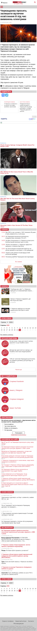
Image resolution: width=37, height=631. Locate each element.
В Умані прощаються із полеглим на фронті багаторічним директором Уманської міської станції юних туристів (17, 484)
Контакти (31, 621)
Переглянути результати (18, 435)
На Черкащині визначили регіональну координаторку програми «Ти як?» (17, 237)
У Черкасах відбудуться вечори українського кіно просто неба (20, 309)
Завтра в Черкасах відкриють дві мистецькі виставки (20, 299)
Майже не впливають (11, 428)
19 (12, 330)
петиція (12, 49)
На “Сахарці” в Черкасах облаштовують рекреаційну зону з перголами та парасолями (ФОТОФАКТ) (17, 465)
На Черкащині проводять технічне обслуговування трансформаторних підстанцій (17, 522)
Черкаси (5, 2)
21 (17, 330)
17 (7, 330)
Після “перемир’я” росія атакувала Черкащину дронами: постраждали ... (15, 506)
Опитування (6, 417)
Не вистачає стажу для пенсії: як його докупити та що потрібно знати (21, 341)
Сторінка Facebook (17, 381)
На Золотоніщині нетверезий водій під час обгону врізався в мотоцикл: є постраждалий (19, 249)
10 (25, 328)
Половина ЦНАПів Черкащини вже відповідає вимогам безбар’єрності (19, 257)
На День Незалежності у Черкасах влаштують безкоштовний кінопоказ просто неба (19, 241)
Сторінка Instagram (17, 399)
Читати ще (18, 369)
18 (9, 330)
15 (1, 330)
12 (30, 328)
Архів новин (6, 318)
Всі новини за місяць (6, 334)
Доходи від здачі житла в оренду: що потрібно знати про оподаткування (21, 350)
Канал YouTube (15, 408)
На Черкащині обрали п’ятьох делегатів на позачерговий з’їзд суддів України (14, 470)
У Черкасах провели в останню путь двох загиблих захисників (10, 105)
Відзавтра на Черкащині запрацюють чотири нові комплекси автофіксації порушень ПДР (16, 452)
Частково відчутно (10, 426)
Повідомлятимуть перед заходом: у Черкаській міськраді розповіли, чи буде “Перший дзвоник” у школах (26, 107)
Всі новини (18, 261)
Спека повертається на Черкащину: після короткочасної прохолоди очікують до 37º (14, 474)
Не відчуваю (8, 430)
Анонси (4, 286)
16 (4, 330)
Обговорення (7, 527)
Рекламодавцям (19, 623)
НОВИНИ (4, 229)
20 (14, 330)
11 (27, 328)
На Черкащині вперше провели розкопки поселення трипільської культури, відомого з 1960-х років (17, 447)
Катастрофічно (9, 424)
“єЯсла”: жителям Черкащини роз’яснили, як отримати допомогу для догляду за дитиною (22, 360)
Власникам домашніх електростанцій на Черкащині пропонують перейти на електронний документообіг (17, 456)
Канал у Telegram (16, 390)
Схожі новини (7, 492)
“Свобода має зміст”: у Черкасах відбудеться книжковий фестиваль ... (21, 289)
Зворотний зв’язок (20, 621)
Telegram (26, 88)
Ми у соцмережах (8, 376)
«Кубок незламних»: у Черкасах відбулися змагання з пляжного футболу (18, 245)
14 (35, 328)
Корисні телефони (7, 621)
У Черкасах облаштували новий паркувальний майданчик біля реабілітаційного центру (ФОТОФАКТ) (18, 479)
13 (33, 328)
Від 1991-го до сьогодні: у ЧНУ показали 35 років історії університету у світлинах (20, 233)
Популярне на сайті (9, 439)
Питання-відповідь (9, 338)
